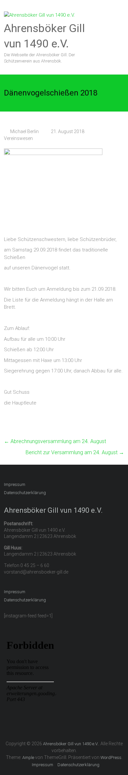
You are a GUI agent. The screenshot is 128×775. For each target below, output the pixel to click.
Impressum (14, 484)
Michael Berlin (24, 131)
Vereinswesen (18, 138)
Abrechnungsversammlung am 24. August (55, 441)
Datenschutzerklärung (25, 492)
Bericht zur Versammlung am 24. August (75, 452)
